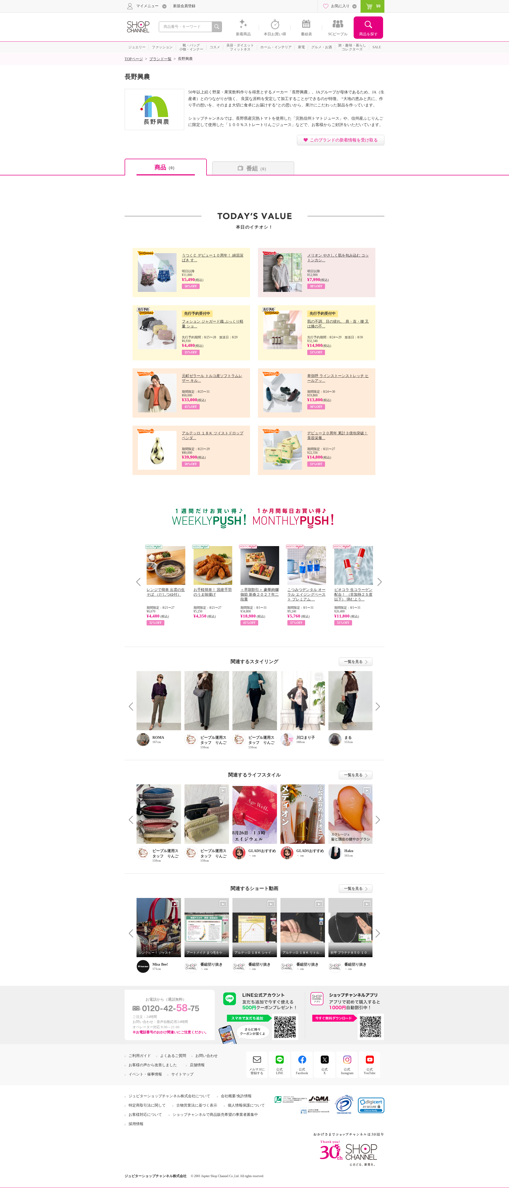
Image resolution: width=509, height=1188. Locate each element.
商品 (166, 167)
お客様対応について (145, 1115)
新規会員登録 (184, 6)
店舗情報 (197, 1065)
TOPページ (134, 59)
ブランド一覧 (160, 59)
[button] (371, 1105)
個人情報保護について (246, 1105)
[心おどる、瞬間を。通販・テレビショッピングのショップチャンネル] (138, 26)
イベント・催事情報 (145, 1074)
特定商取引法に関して (147, 1105)
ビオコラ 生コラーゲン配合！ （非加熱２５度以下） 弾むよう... (353, 594)
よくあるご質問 (173, 1056)
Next (378, 581)
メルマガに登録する (257, 1071)
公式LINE (279, 1071)
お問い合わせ (206, 1056)
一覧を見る (353, 662)
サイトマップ (182, 1074)
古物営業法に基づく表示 (196, 1105)
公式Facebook (302, 1071)
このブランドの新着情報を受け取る (344, 140)
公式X (324, 1071)
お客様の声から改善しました (153, 1065)
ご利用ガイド (140, 1056)
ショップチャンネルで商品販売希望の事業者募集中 (215, 1115)
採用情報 (136, 1124)
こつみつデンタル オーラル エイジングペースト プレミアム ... (306, 594)
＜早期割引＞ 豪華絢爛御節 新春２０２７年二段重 (259, 594)
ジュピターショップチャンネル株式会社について (169, 1096)
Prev (140, 581)
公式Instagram (347, 1071)
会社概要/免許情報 (236, 1096)
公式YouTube (369, 1071)
